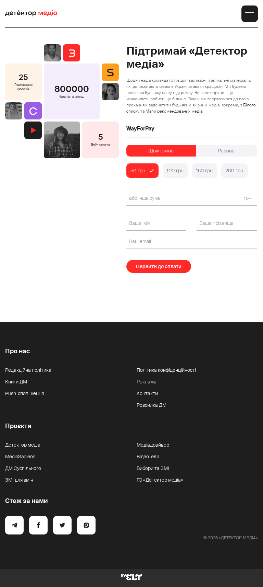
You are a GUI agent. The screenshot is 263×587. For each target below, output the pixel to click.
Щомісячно (161, 151)
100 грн (175, 171)
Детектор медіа (22, 445)
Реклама (146, 382)
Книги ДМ (16, 382)
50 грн (138, 171)
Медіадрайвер (153, 445)
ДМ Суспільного (23, 468)
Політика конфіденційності (166, 370)
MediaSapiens (20, 456)
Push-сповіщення (24, 393)
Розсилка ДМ (151, 405)
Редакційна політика (28, 370)
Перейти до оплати (158, 266)
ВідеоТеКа (148, 456)
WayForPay (140, 128)
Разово (226, 151)
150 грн (204, 171)
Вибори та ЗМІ (153, 468)
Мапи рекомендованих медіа (174, 111)
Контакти (147, 393)
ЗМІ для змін (19, 480)
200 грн (234, 171)
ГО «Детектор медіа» (160, 480)
